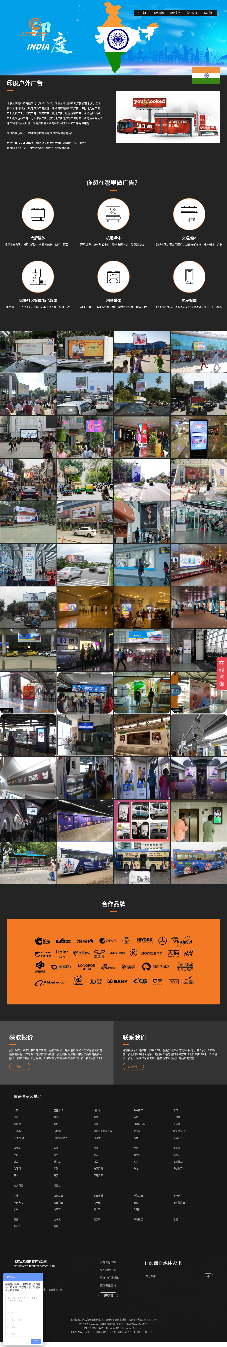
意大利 (176, 1148)
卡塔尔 (57, 1131)
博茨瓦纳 (138, 1195)
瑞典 (96, 1155)
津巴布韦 (18, 1202)
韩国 (56, 1117)
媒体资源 (159, 12)
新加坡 (97, 1110)
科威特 (97, 1138)
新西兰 (57, 1185)
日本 (16, 1117)
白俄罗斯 (98, 1168)
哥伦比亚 (138, 1219)
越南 (96, 1117)
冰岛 (135, 1161)
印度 (96, 1124)
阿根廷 (17, 1226)
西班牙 (17, 1155)
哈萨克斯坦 (179, 1131)
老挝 (56, 1124)
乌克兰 (136, 1168)
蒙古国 (136, 1131)
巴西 (175, 1219)
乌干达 (97, 1202)
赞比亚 (97, 1209)
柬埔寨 (17, 1124)
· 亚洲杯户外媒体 (109, 1277)
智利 (56, 1226)
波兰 (16, 1161)
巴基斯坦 (58, 1110)
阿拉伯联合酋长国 (103, 1131)
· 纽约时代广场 (107, 1270)
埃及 (135, 1202)
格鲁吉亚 (178, 1138)
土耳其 (17, 1131)
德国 (135, 1148)
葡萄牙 (136, 1155)
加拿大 (57, 1219)
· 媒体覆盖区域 (107, 1285)
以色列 (176, 1124)
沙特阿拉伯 (19, 1138)
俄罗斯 (17, 1148)
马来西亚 (138, 1110)
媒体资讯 (192, 12)
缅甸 (135, 1117)
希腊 (56, 1168)
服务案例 (175, 12)
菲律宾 (176, 1117)
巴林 (135, 1138)
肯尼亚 (57, 1209)
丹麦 (56, 1175)
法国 (96, 1148)
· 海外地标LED (107, 1262)
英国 (56, 1148)
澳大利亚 (18, 1185)
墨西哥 (97, 1219)
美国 (16, 1219)
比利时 (176, 1155)
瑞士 (56, 1155)
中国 (16, 1110)
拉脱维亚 (178, 1161)
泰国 (175, 1110)
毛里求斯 (98, 1195)
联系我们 (209, 12)
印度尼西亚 (139, 1124)
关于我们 (142, 12)
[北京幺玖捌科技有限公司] (35, 27)
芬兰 (16, 1175)
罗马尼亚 (98, 1175)
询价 (19, 1066)
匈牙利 (17, 1168)
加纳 (16, 1209)
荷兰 (96, 1161)
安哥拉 (136, 1209)
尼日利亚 (58, 1202)
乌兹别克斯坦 (61, 1138)
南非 (16, 1195)
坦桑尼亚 (58, 1195)
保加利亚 (178, 1168)
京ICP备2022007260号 (137, 1324)
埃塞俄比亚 (179, 1202)
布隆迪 (176, 1195)
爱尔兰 (57, 1161)
